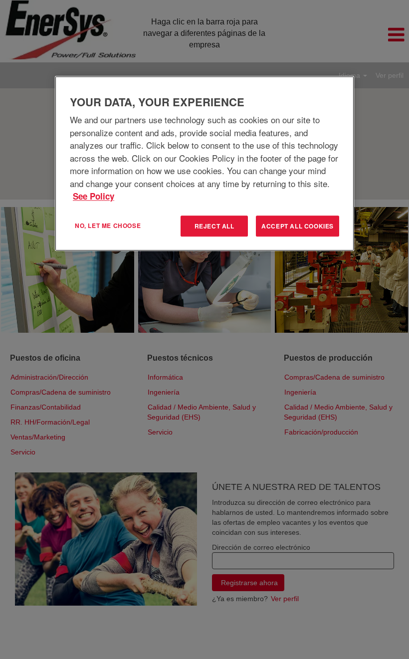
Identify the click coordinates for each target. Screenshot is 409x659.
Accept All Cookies (297, 225)
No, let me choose (108, 225)
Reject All (214, 225)
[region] (204, 163)
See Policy (93, 196)
